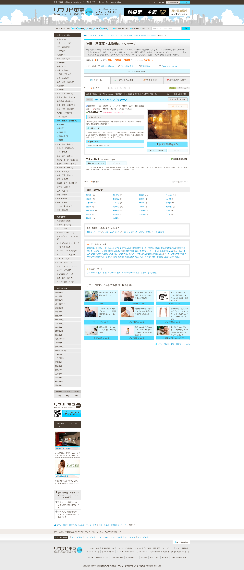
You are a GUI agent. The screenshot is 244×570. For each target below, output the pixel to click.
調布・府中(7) (62, 194)
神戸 (82, 28)
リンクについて (142, 551)
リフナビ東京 (130, 537)
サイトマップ (154, 557)
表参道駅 (89, 202)
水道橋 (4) (62, 132)
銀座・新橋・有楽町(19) (66, 105)
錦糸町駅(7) (59, 369)
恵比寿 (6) (62, 54)
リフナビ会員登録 (117, 557)
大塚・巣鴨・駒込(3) (65, 144)
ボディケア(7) (144, 232)
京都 (89, 28)
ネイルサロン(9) (63, 258)
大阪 (75, 28)
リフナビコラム (167, 548)
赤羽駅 (168, 210)
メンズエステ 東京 (94, 272)
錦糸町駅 (116, 214)
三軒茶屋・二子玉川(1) (65, 167)
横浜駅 (88, 218)
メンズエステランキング (125, 551)
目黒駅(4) (58, 315)
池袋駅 (88, 198)
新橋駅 (88, 206)
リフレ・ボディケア (64, 262)
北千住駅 (142, 210)
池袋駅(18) (59, 308)
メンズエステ (62, 228)
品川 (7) (61, 85)
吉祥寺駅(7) (59, 373)
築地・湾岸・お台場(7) (65, 109)
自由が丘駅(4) (60, 350)
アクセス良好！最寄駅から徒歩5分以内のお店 (162, 256)
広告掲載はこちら (167, 551)
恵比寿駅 (116, 195)
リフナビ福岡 (143, 537)
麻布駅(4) (58, 327)
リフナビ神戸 (90, 537)
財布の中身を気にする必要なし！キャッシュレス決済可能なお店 (149, 251)
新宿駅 (141, 195)
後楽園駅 (169, 206)
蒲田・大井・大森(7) (65, 156)
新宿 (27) (61, 62)
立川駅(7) (58, 377)
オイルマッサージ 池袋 (111, 272)
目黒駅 (141, 198)
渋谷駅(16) (59, 292)
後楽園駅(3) (59, 346)
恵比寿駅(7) (59, 296)
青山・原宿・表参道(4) (65, 93)
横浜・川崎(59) (62, 210)
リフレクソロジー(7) (130, 232)
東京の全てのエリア (64, 39)
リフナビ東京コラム (122, 28)
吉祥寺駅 (142, 214)
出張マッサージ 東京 (149, 272)
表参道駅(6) (59, 319)
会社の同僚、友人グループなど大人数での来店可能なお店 (141, 253)
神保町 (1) (62, 140)
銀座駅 (168, 202)
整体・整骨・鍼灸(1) (65, 277)
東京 (105, 28)
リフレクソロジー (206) (67, 266)
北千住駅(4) (59, 358)
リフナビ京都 (103, 537)
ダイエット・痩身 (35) (67, 254)
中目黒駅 (116, 198)
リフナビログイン (132, 557)
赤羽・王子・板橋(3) (65, 175)
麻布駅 (141, 202)
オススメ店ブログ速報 (143, 548)
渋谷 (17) (61, 51)
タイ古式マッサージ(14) (66, 274)
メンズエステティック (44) (68, 243)
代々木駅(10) (60, 304)
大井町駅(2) (59, 354)
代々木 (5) (62, 66)
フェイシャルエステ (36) (67, 250)
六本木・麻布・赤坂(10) (66, 97)
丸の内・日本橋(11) (64, 112)
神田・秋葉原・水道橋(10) (67, 120)
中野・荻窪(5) (62, 152)
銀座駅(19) (59, 331)
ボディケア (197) (64, 270)
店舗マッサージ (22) (66, 232)
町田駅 (88, 214)
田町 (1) (61, 89)
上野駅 (141, 206)
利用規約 (165, 557)
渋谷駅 (88, 195)
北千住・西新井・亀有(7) (66, 163)
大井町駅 (116, 210)
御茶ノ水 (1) (63, 136)
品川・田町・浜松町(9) (65, 82)
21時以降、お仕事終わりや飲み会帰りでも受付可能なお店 (109, 248)
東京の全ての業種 (63, 220)
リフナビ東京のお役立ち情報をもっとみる (174, 344)
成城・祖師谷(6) (63, 171)
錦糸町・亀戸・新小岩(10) (67, 183)
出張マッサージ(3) (64, 43)
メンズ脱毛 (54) (64, 247)
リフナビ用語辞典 (182, 548)
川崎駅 (115, 218)
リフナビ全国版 (62, 537)
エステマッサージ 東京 (130, 272)
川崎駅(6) (58, 385)
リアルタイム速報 (93, 548)
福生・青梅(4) (62, 202)
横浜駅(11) (59, 381)
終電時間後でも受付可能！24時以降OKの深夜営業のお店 (155, 248)
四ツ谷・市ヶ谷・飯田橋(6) (67, 159)
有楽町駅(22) (60, 338)
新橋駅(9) (58, 335)
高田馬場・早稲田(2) (65, 101)
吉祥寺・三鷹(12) (63, 186)
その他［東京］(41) (64, 206)
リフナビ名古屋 (116, 537)
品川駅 (168, 198)
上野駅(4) (58, 342)
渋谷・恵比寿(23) (63, 47)
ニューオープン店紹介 (125, 548)
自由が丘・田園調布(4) (65, 148)
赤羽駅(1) (58, 362)
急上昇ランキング (108, 551)
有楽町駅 (116, 206)
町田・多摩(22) (62, 179)
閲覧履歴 (135, 28)
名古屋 (97, 28)
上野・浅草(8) (62, 116)
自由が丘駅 (90, 210)
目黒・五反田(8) (63, 78)
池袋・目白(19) (62, 70)
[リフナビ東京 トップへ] (73, 12)
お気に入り (145, 28)
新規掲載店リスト (108, 548)
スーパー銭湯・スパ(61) (66, 281)
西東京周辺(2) (62, 198)
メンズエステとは (93, 551)
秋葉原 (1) (62, 128)
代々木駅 (169, 195)
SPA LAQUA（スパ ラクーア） (108, 99)
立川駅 (168, 214)
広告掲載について (102, 557)
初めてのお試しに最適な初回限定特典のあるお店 (124, 256)
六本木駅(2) (59, 323)
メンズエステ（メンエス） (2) (68, 237)
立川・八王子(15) (63, 190)
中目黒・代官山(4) (64, 74)
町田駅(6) (58, 366)
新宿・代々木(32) (63, 58)
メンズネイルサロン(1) (111, 232)
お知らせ (90, 557)
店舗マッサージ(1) (94, 232)
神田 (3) (61, 124)
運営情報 (144, 557)
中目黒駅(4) (59, 311)
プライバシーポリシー (178, 557)
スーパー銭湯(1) (158, 232)
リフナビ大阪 (77, 537)
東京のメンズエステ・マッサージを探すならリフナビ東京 (123, 565)
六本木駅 (116, 202)
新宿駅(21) (59, 300)
